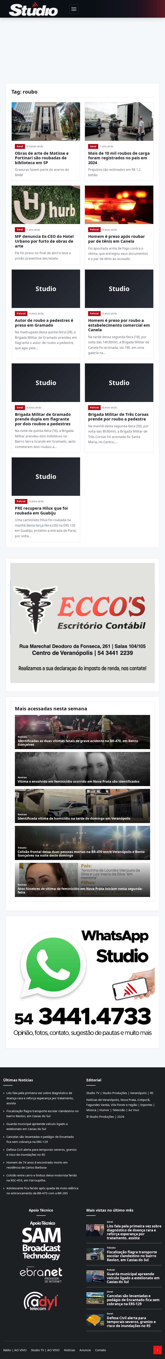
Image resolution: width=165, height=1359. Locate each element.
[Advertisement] (82, 48)
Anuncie (85, 1350)
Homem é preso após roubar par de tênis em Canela (116, 239)
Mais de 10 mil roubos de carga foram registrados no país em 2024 (119, 157)
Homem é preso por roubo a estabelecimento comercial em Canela (119, 325)
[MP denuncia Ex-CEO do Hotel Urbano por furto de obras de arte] (46, 205)
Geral (20, 146)
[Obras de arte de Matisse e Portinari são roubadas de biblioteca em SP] (46, 121)
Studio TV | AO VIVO (45, 1350)
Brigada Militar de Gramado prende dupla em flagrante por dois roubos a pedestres (43, 419)
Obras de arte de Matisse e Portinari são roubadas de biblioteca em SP (42, 157)
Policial (94, 229)
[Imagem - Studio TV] (82, 980)
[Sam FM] (41, 1240)
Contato (100, 1350)
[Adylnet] (41, 1301)
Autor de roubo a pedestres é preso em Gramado (44, 323)
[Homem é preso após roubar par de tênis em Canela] (119, 205)
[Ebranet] (41, 1274)
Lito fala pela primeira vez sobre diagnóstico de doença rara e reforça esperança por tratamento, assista (40, 1098)
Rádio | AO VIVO (15, 1350)
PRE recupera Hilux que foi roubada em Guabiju (41, 510)
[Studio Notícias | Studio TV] (33, 8)
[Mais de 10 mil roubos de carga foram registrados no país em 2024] (119, 121)
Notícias (69, 1350)
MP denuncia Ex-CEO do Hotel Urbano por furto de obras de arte (44, 241)
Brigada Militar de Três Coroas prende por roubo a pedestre (118, 417)
